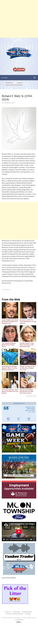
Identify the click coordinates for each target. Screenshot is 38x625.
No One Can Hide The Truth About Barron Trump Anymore (28, 321)
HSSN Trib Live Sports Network (14, 614)
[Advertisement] (19, 19)
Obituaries (7, 289)
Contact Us (8, 612)
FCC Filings (28, 614)
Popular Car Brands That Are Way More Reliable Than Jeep (27, 368)
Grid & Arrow (19, 619)
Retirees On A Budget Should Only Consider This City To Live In (26, 391)
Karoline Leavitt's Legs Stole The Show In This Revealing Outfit (27, 344)
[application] (19, 531)
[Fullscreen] (34, 539)
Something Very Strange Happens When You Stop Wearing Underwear (9, 368)
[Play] (4, 539)
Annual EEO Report (27, 612)
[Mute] (31, 539)
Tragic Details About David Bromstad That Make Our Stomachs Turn (10, 321)
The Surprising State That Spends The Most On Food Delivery (10, 391)
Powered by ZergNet (31, 396)
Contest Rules (16, 612)
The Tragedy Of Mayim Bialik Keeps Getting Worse (9, 344)
